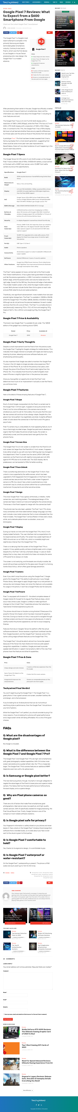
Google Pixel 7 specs (48, 877)
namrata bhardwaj (18, 937)
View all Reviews (27, 1090)
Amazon (43, 335)
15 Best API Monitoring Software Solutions (45, 934)
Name (5, 992)
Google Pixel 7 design (48, 872)
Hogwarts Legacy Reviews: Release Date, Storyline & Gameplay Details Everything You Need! (36, 1079)
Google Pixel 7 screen (48, 876)
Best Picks (25, 2)
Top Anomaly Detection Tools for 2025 (19, 934)
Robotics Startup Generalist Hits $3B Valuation (66, 83)
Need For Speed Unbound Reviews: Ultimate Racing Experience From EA (37, 1062)
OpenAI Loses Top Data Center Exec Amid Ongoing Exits (67, 75)
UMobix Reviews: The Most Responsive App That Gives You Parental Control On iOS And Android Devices (63, 21)
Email (5, 999)
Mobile (9, 8)
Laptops (57, 166)
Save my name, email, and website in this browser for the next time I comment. (26, 1014)
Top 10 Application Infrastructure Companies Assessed (44, 947)
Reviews (68, 2)
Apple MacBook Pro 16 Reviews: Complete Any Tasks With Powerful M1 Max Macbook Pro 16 (63, 59)
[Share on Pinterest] (21, 32)
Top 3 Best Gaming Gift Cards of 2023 (35, 1046)
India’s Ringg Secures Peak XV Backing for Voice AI (67, 91)
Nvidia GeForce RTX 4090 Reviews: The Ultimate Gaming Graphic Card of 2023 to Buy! (36, 1031)
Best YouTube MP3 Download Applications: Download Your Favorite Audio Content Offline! (64, 147)
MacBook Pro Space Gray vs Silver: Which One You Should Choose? (63, 170)
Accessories (36, 2)
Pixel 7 (14, 138)
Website (5, 1007)
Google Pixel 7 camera (37, 872)
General (46, 2)
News (61, 2)
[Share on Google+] (18, 32)
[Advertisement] (28, 94)
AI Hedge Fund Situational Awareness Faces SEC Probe (67, 99)
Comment (6, 971)
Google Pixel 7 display (37, 874)
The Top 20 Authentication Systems (16, 947)
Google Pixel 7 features (48, 874)
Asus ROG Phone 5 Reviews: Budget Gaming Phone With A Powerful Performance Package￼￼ (63, 41)
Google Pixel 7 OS (38, 876)
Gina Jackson (11, 28)
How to (55, 2)
